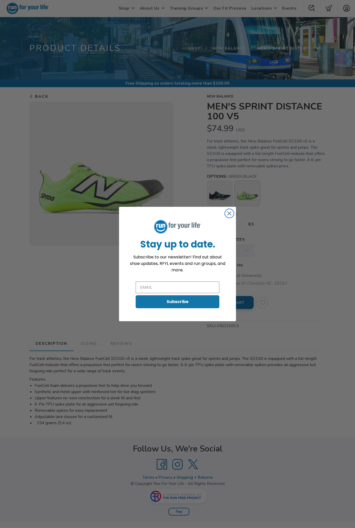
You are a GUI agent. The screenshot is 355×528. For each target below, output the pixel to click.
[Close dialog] (229, 213)
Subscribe (177, 302)
